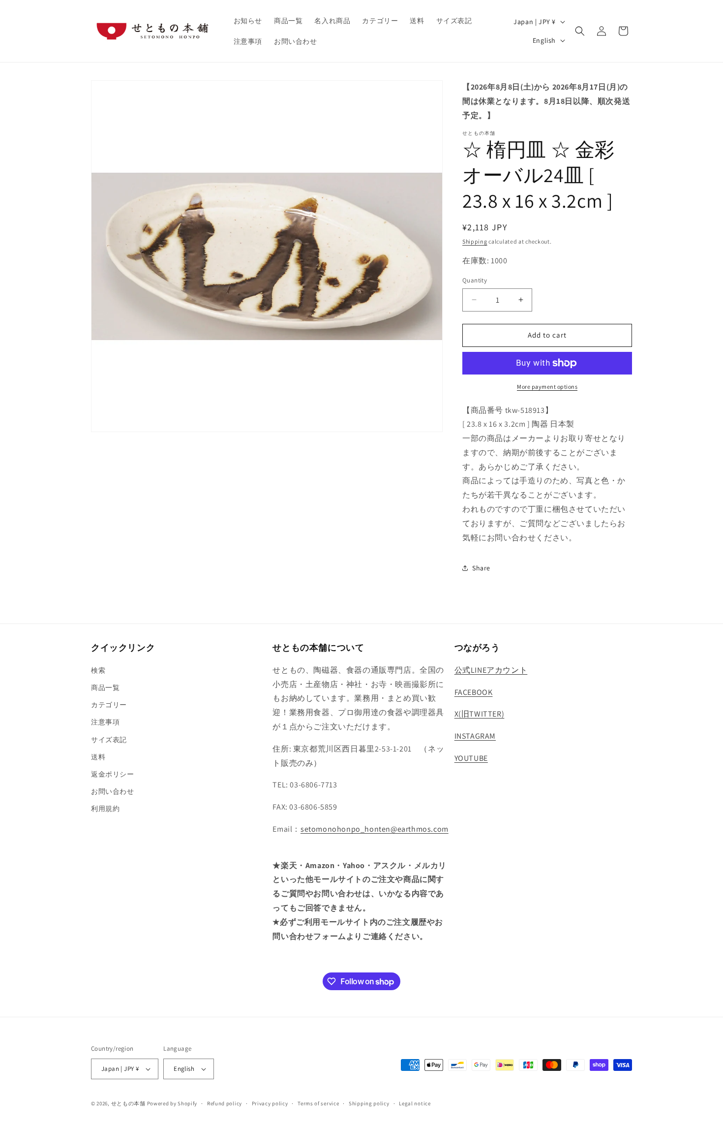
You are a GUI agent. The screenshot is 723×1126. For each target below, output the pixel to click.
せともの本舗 (128, 1103)
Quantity (474, 280)
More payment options (547, 386)
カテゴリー (109, 704)
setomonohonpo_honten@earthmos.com (375, 829)
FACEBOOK (473, 692)
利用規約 (105, 808)
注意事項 (105, 722)
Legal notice (414, 1103)
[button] (580, 31)
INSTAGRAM (475, 736)
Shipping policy (369, 1103)
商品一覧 (105, 687)
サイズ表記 (109, 739)
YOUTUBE (471, 758)
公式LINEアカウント (491, 670)
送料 (98, 756)
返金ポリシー (112, 774)
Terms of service (318, 1103)
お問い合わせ (112, 791)
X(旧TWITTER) (479, 714)
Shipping (474, 241)
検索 (98, 670)
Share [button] (481, 567)
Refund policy (224, 1103)
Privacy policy (270, 1103)
